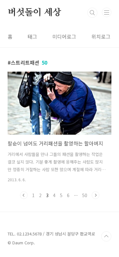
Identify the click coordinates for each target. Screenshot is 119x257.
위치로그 (100, 36)
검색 (92, 12)
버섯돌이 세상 (34, 12)
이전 (24, 195)
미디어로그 (64, 36)
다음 (95, 195)
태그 (32, 36)
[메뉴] (106, 12)
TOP (106, 236)
